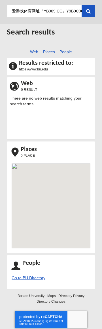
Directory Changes (51, 302)
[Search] (88, 11)
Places (48, 52)
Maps (51, 296)
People (65, 52)
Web (33, 52)
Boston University (31, 296)
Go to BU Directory (28, 278)
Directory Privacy (71, 296)
